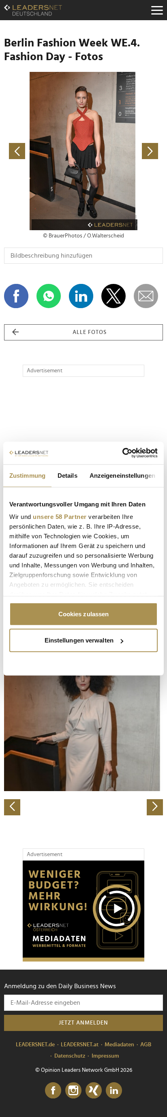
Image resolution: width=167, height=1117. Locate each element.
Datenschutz (70, 1056)
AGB (145, 1045)
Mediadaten (119, 1045)
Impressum (105, 1056)
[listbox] (83, 737)
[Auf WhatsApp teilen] (48, 296)
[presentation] (12, 807)
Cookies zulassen (83, 613)
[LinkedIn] (114, 1091)
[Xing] (94, 1091)
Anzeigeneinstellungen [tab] (122, 475)
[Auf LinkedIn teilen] (81, 296)
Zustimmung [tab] (27, 475)
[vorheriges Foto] (44, 151)
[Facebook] (53, 1091)
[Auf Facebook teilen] (16, 296)
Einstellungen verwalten (79, 640)
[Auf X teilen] (113, 296)
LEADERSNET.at (79, 1045)
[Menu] (157, 10)
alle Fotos (90, 332)
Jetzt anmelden (83, 1023)
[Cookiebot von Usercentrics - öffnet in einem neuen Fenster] (122, 453)
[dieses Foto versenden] (146, 296)
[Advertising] (83, 911)
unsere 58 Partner (60, 516)
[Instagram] (73, 1091)
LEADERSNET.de (35, 1045)
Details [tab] (67, 475)
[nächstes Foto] (123, 151)
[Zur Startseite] (33, 10)
